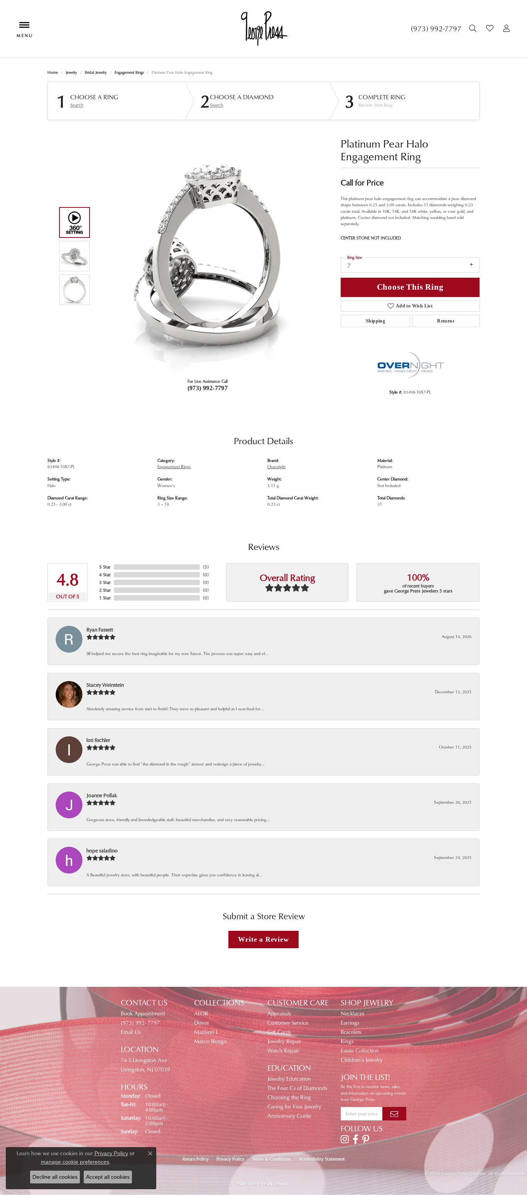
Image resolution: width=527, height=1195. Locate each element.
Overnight (276, 466)
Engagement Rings (129, 72)
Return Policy (195, 1159)
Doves (201, 1022)
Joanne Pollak (101, 795)
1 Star (105, 597)
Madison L (206, 1032)
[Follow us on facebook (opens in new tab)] (355, 1139)
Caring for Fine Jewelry (294, 1106)
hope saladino (102, 850)
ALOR (201, 1013)
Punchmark (277, 1184)
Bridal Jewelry (96, 72)
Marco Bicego (210, 1041)
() (206, 567)
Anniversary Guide (289, 1116)
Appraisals (279, 1013)
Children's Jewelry (362, 1060)
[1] (394, 1113)
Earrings (350, 1022)
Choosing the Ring (289, 1097)
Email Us (131, 1032)
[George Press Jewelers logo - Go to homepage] (263, 29)
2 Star (105, 590)
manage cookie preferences (75, 1162)
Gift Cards (279, 1032)
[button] (473, 28)
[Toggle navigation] (24, 29)
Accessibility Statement (322, 1159)
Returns (445, 321)
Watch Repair (283, 1050)
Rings (347, 1041)
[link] (436, 28)
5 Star (105, 567)
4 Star (105, 574)
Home (52, 72)
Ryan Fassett (99, 629)
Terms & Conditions (271, 1159)
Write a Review (263, 939)
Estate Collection (360, 1050)
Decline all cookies (55, 1177)
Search (76, 105)
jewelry (71, 72)
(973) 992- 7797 (140, 1022)
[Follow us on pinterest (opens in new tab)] (365, 1139)
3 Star (105, 582)
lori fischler (98, 739)
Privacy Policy (230, 1159)
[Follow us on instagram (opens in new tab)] (345, 1139)
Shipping (375, 321)
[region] (205, 256)
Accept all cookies (108, 1177)
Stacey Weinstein (105, 684)
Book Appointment (143, 1013)
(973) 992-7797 (207, 388)
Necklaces (352, 1013)
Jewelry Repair (284, 1041)
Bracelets (351, 1032)
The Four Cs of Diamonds (297, 1088)
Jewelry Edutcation (289, 1078)
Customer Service (287, 1022)
